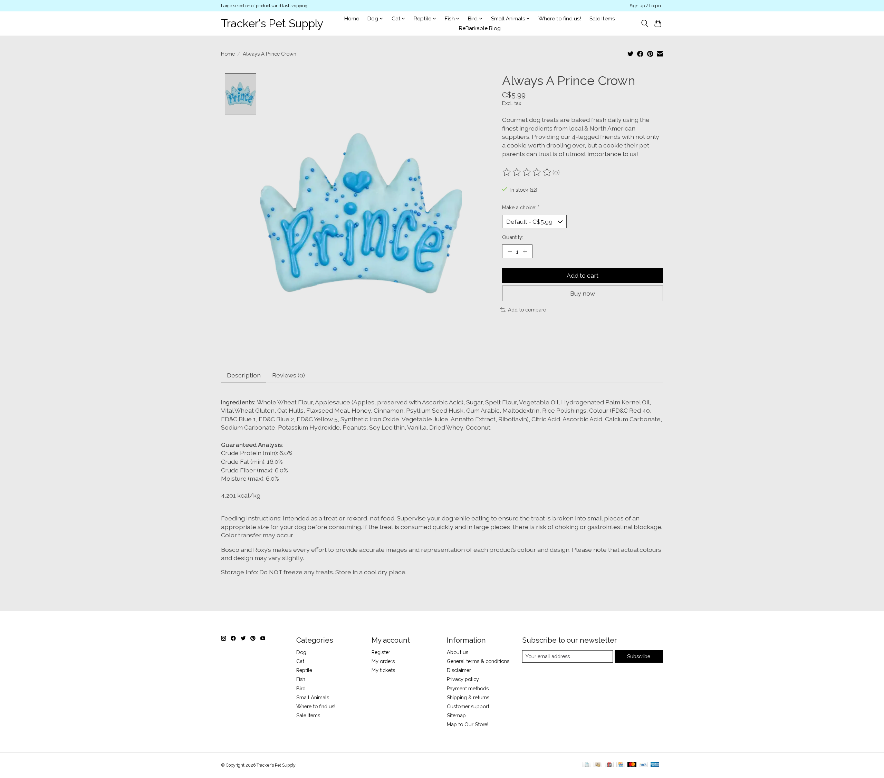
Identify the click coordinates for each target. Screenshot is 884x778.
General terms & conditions (478, 661)
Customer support (468, 706)
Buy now (582, 293)
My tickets (383, 670)
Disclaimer (459, 670)
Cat (300, 661)
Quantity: (512, 237)
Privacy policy (463, 679)
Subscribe (638, 656)
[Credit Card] (620, 765)
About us (457, 652)
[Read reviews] (527, 172)
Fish (300, 679)
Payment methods (468, 688)
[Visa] (643, 765)
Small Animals (312, 697)
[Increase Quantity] (525, 251)
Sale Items (602, 19)
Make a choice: (520, 207)
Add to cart (582, 275)
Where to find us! (559, 19)
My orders (383, 661)
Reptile (304, 670)
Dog (301, 652)
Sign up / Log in (645, 5)
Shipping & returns (468, 697)
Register (381, 652)
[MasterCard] (631, 765)
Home (351, 19)
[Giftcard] (609, 765)
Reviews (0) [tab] (288, 375)
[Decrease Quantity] (510, 251)
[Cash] (598, 765)
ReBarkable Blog (480, 28)
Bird (301, 688)
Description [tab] (244, 375)
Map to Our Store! (467, 724)
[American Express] (655, 765)
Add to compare (527, 310)
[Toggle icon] (645, 23)
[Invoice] (587, 765)
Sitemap (456, 715)
